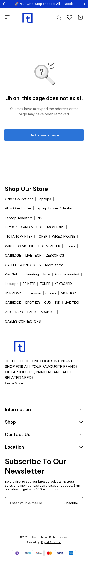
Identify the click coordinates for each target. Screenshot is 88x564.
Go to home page (44, 135)
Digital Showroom (51, 542)
